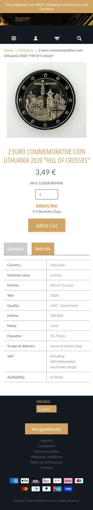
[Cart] (57, 38)
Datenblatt (15, 249)
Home (8, 50)
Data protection (46, 451)
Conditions (46, 446)
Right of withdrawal (46, 462)
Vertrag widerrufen (46, 429)
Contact (46, 467)
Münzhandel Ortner (45, 500)
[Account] (35, 38)
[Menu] (13, 38)
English (44, 409)
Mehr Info (43, 249)
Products (26, 50)
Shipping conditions (46, 456)
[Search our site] (79, 38)
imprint (46, 440)
